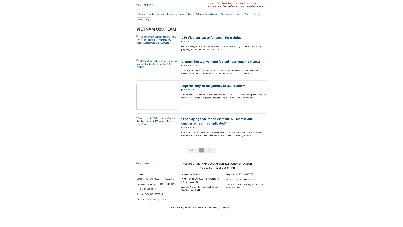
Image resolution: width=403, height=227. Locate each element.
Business (171, 14)
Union (189, 14)
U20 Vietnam (233, 132)
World (247, 14)
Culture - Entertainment (207, 14)
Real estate (226, 14)
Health (238, 14)
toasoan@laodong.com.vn (154, 199)
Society (141, 14)
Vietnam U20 (191, 94)
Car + (255, 14)
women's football (215, 70)
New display (143, 19)
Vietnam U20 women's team (222, 46)
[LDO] (157, 39)
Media (151, 14)
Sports (161, 14)
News (181, 14)
